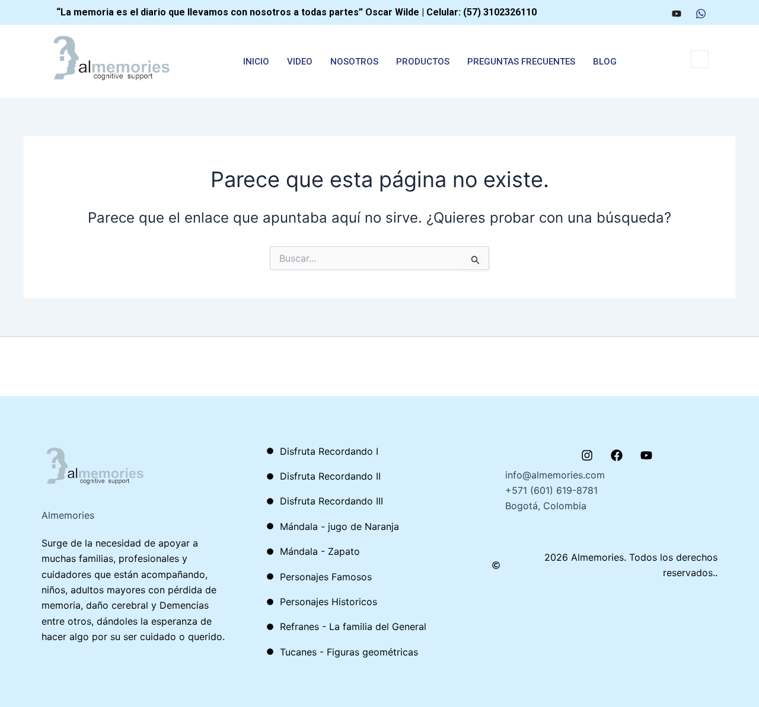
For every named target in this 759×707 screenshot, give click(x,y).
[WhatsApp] (701, 12)
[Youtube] (676, 12)
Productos (422, 61)
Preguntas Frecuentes (521, 61)
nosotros (354, 61)
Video (299, 61)
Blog (605, 61)
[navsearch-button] (700, 59)
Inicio (256, 61)
